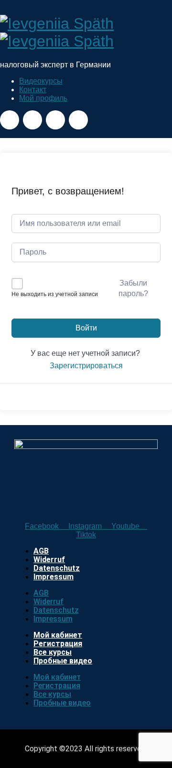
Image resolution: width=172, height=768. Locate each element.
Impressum (53, 576)
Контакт (32, 89)
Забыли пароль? (133, 288)
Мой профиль (43, 98)
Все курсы (52, 652)
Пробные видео (62, 660)
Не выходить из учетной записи (54, 294)
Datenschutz (56, 568)
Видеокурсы (41, 81)
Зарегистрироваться (86, 366)
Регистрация (57, 643)
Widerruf (49, 559)
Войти (86, 328)
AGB (41, 550)
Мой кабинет (57, 635)
